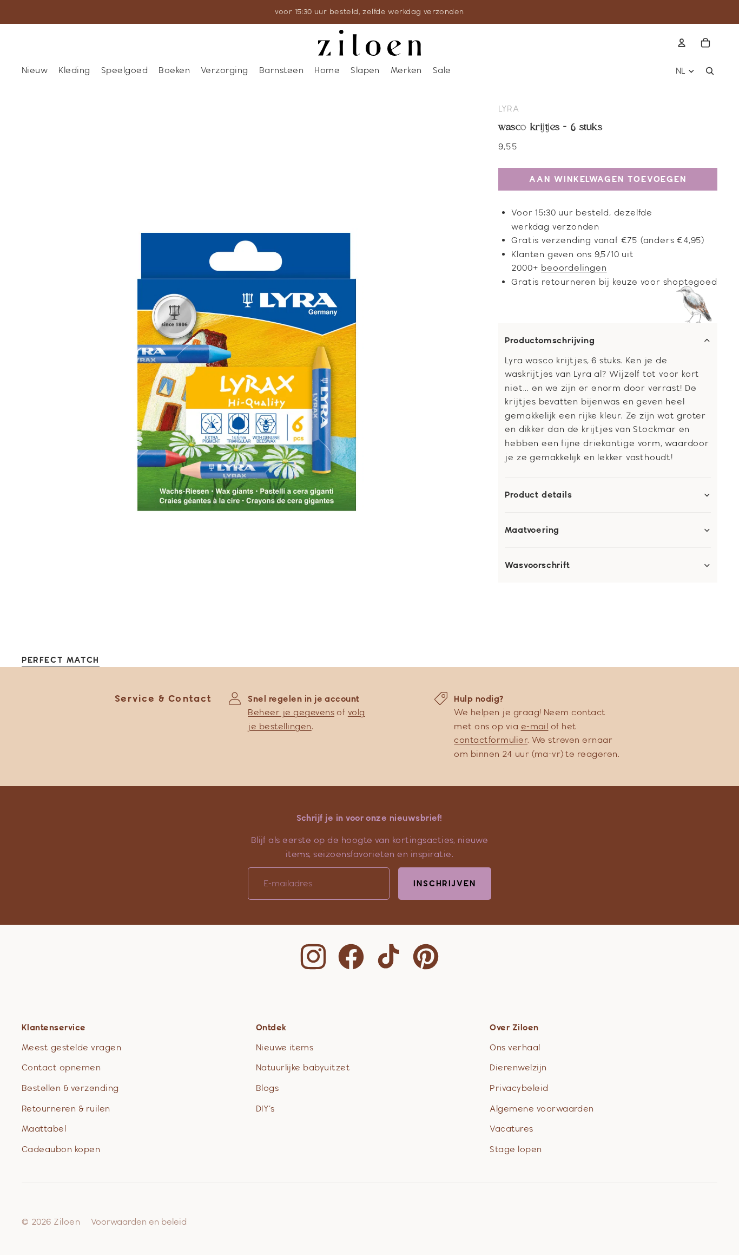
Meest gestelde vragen (71, 1047)
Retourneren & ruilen (66, 1108)
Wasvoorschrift (537, 565)
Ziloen (67, 1222)
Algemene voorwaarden (542, 1108)
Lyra (508, 108)
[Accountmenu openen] (682, 43)
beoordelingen (573, 268)
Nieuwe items (285, 1047)
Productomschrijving (550, 340)
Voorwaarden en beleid (139, 1222)
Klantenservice (54, 1027)
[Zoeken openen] (710, 71)
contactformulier (490, 740)
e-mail (535, 726)
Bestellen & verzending (70, 1088)
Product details (538, 495)
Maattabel (44, 1128)
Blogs (267, 1088)
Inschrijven (444, 883)
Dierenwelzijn (518, 1067)
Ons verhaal (515, 1047)
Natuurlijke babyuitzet (303, 1067)
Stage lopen (516, 1149)
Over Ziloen (514, 1027)
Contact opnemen (61, 1067)
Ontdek (271, 1027)
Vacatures (511, 1128)
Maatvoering (532, 530)
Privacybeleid (519, 1088)
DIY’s (265, 1108)
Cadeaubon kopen (61, 1149)
